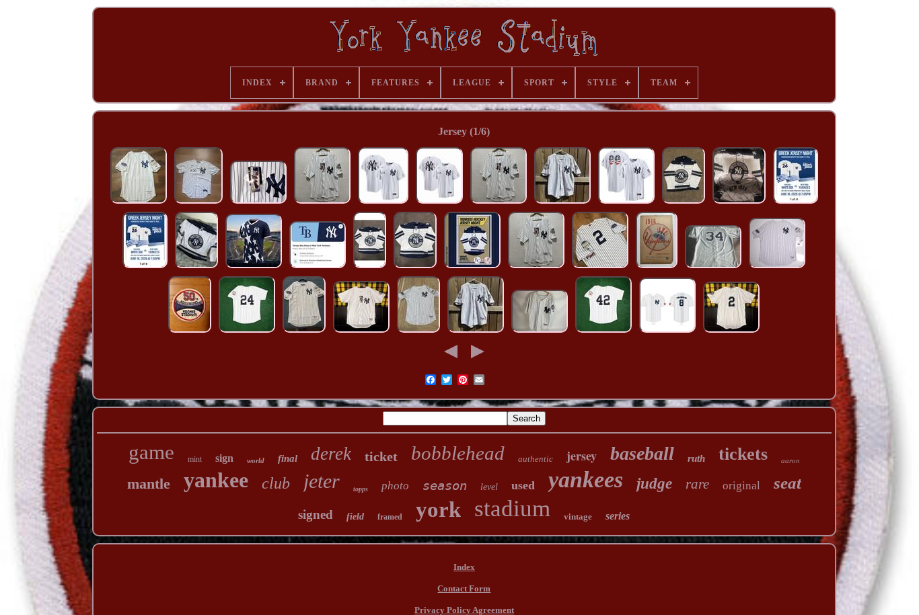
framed (389, 517)
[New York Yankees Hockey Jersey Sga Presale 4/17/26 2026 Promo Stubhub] (472, 268)
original (741, 485)
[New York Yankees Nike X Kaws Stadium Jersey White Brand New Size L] (198, 203)
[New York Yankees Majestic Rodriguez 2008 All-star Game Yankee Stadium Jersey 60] (777, 268)
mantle (148, 483)
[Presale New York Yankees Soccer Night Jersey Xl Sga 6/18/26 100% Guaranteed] (254, 268)
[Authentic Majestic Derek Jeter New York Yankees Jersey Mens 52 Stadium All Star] (600, 268)
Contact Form (463, 588)
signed (315, 514)
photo (395, 485)
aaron (790, 460)
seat (787, 483)
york (438, 509)
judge (654, 483)
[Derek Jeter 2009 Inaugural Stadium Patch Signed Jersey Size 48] (540, 332)
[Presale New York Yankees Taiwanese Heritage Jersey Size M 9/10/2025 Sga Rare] (667, 332)
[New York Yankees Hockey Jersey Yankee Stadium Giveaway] (739, 203)
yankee (216, 480)
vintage (578, 516)
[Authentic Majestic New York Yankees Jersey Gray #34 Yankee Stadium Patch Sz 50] (713, 268)
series (617, 516)
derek (331, 454)
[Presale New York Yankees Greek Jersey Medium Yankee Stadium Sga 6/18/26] (795, 203)
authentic (535, 459)
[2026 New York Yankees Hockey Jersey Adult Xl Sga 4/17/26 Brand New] (415, 268)
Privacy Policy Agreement (464, 610)
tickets (743, 454)
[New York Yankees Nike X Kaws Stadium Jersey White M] (439, 203)
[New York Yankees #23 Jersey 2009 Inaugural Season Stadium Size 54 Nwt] (322, 203)
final (287, 458)
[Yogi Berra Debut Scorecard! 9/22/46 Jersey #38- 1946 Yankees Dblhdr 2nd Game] (656, 268)
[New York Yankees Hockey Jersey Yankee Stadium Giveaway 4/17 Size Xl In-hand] (683, 203)
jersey (581, 455)
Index (464, 567)
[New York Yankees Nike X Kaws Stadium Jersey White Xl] (383, 203)
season (444, 485)
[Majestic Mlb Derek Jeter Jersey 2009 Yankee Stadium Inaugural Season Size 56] (258, 203)
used (523, 485)
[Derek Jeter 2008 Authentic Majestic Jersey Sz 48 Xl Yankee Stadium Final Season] (304, 332)
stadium (512, 508)
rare (697, 484)
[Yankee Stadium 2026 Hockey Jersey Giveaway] (370, 268)
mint (195, 459)
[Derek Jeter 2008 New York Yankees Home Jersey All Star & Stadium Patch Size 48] (418, 332)
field (355, 516)
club (276, 483)
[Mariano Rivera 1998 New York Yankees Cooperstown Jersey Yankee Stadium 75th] (603, 332)
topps (360, 489)
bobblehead (458, 453)
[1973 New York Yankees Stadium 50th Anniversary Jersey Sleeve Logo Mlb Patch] (190, 332)
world (255, 460)
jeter (321, 481)
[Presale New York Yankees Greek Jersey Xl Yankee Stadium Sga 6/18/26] (145, 268)
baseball (642, 453)
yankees (585, 479)
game (151, 452)
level (489, 487)
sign (224, 458)
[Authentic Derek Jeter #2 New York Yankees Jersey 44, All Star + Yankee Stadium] (139, 203)
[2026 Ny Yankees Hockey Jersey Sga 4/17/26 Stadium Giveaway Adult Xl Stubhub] (196, 268)
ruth (696, 458)
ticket (381, 456)
